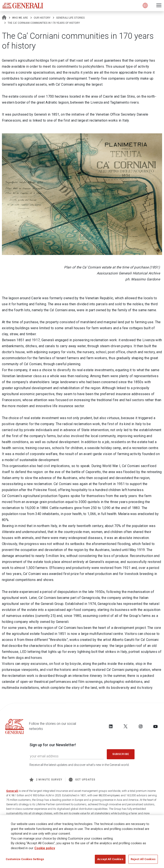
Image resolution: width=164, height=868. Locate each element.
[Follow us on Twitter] (125, 726)
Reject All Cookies (143, 859)
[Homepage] (4, 18)
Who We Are (20, 17)
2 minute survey (49, 779)
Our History (42, 17)
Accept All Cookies (110, 859)
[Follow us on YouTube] (155, 726)
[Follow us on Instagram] (140, 726)
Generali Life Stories (70, 17)
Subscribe (120, 754)
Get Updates (85, 779)
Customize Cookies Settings (25, 859)
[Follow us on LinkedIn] (111, 726)
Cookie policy (44, 848)
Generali (12, 790)
